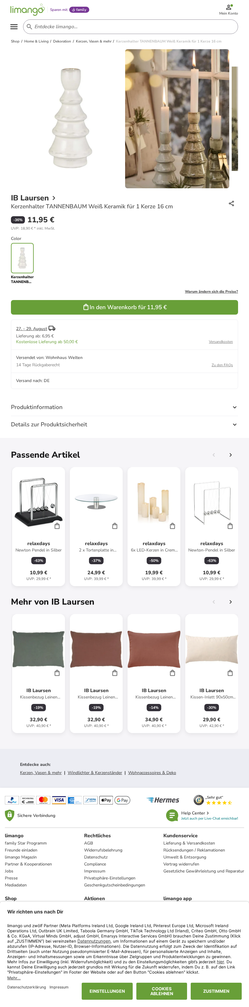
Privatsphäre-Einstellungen (109, 878)
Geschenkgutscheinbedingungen (114, 885)
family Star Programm (26, 843)
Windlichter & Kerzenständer (95, 773)
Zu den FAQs (222, 365)
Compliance (95, 864)
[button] (33, 228)
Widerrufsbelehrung (103, 850)
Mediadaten (16, 885)
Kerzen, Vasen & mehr (41, 773)
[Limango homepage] (27, 9)
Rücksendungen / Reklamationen (194, 850)
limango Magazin (21, 857)
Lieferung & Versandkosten (189, 843)
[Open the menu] (14, 26)
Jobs (9, 871)
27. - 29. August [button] (31, 329)
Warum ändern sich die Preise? (211, 291)
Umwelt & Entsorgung (184, 857)
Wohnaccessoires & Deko (152, 773)
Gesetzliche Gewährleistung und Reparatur (203, 871)
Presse (11, 878)
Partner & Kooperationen (28, 864)
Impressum (94, 871)
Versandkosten (221, 341)
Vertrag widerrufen (181, 864)
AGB (88, 843)
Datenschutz (95, 857)
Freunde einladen (21, 850)
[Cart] (57, 525)
